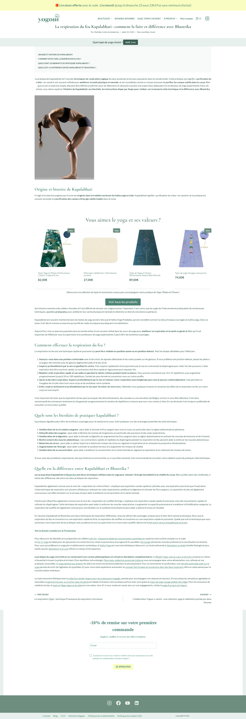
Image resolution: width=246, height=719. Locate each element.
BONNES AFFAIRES (125, 18)
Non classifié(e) (143, 32)
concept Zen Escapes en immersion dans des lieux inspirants (154, 567)
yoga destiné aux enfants (71, 563)
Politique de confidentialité (101, 715)
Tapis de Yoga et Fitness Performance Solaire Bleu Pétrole (144, 274)
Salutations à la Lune (58, 548)
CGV (63, 715)
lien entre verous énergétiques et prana (168, 522)
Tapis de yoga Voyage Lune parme (190, 273)
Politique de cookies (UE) (129, 715)
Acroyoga (145, 542)
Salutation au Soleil (176, 545)
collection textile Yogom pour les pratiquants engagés (94, 578)
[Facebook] (118, 703)
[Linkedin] (136, 703)
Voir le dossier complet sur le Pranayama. (55, 530)
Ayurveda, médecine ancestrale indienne (124, 560)
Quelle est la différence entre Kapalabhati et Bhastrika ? (67, 67)
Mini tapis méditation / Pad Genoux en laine (100, 274)
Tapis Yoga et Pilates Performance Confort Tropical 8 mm (54, 274)
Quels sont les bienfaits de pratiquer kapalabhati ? (64, 63)
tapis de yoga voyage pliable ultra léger (169, 581)
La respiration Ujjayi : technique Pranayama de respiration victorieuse (68, 596)
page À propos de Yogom (175, 585)
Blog (55, 715)
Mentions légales (76, 715)
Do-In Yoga (42, 542)
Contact (46, 715)
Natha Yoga (105, 545)
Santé (152, 32)
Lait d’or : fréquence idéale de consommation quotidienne (117, 538)
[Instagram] (207, 18)
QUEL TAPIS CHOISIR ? (149, 18)
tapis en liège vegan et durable (67, 585)
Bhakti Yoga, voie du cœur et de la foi (174, 556)
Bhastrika (71, 474)
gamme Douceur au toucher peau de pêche (68, 581)
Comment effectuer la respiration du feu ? (59, 59)
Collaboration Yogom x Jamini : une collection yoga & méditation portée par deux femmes (172, 598)
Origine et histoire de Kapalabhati (55, 54)
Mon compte (186, 18)
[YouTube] (127, 703)
